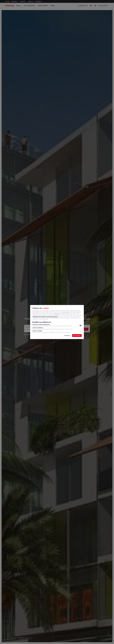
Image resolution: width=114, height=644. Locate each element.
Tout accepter (77, 335)
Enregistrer (67, 335)
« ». (45, 316)
